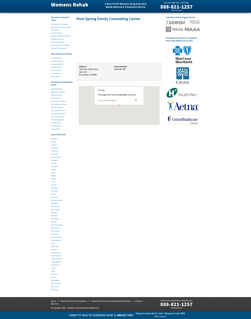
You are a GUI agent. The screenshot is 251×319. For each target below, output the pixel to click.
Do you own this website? (107, 100)
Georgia (54, 166)
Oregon (54, 249)
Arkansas (54, 148)
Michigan (54, 203)
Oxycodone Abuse (58, 113)
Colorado (54, 154)
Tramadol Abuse (57, 120)
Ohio (53, 243)
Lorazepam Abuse (58, 110)
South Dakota (56, 262)
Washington (55, 280)
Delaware (54, 160)
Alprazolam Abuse (58, 92)
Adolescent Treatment (60, 24)
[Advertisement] (119, 41)
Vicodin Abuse (56, 126)
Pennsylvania (56, 252)
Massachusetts (57, 200)
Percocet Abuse (57, 116)
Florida (53, 163)
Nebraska (54, 218)
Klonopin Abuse (57, 107)
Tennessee (55, 265)
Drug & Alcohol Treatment (61, 36)
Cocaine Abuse (57, 61)
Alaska (53, 142)
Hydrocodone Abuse (59, 104)
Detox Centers (56, 33)
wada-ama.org (195, 22)
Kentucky (54, 188)
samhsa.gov (175, 22)
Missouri (54, 212)
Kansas (54, 185)
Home (53, 301)
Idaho (53, 172)
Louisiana (54, 191)
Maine (53, 194)
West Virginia (56, 283)
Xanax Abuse (56, 129)
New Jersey (55, 228)
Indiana (53, 179)
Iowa (53, 182)
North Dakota (56, 240)
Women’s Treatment (59, 48)
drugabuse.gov (174, 29)
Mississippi (55, 209)
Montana (54, 215)
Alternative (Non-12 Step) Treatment (61, 28)
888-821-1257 (176, 6)
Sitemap (138, 301)
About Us (55, 304)
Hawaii (53, 169)
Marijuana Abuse (57, 64)
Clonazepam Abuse (58, 101)
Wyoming (54, 289)
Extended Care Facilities (60, 45)
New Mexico (55, 231)
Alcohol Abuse (56, 58)
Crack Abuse (56, 73)
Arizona (54, 145)
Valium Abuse (56, 123)
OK (136, 100)
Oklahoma (55, 246)
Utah (53, 271)
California (54, 151)
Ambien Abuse (56, 95)
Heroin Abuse (56, 70)
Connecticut (55, 157)
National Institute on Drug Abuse (73, 301)
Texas (53, 268)
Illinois (53, 175)
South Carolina (56, 259)
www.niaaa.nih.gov (192, 29)
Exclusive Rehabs (57, 42)
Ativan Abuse (56, 98)
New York (54, 234)
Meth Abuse (55, 76)
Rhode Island (56, 256)
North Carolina (56, 237)
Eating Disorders (57, 39)
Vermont (54, 274)
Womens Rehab (69, 4)
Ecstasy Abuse (56, 67)
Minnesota (55, 206)
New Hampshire (57, 225)
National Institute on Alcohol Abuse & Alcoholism (111, 301)
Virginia (54, 277)
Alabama (54, 138)
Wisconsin (55, 286)
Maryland (54, 197)
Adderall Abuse (57, 89)
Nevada (54, 222)
